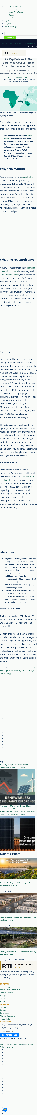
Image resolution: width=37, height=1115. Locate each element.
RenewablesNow (21, 767)
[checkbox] (5, 1110)
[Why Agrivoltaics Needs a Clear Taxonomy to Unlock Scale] (18, 937)
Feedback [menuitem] (12, 18)
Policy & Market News (24, 73)
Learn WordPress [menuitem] (16, 12)
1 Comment (19, 960)
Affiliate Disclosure (7, 1016)
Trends (2, 1001)
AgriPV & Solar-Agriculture (10, 990)
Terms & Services (6, 1045)
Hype (11, 767)
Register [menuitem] (7, 23)
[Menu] (36, 53)
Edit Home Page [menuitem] (10, 26)
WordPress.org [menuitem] (15, 6)
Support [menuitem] (12, 15)
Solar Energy (5, 987)
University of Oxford (9, 274)
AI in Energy (4, 998)
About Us (3, 1007)
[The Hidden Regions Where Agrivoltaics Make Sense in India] (18, 868)
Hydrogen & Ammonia (9, 73)
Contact (3, 1010)
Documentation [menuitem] (15, 9)
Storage (3, 995)
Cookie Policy (28, 1045)
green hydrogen (28, 177)
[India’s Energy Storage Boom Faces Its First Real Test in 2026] (18, 903)
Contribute (4, 1013)
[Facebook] (28, 46)
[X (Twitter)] (32, 46)
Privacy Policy (5, 1019)
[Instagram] (36, 46)
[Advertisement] (18, 232)
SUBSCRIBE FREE (9, 1035)
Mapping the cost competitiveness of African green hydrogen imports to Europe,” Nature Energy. (17, 671)
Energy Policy (6, 764)
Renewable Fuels (7, 992)
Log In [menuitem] (6, 20)
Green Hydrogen (19, 764)
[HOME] (9, 77)
